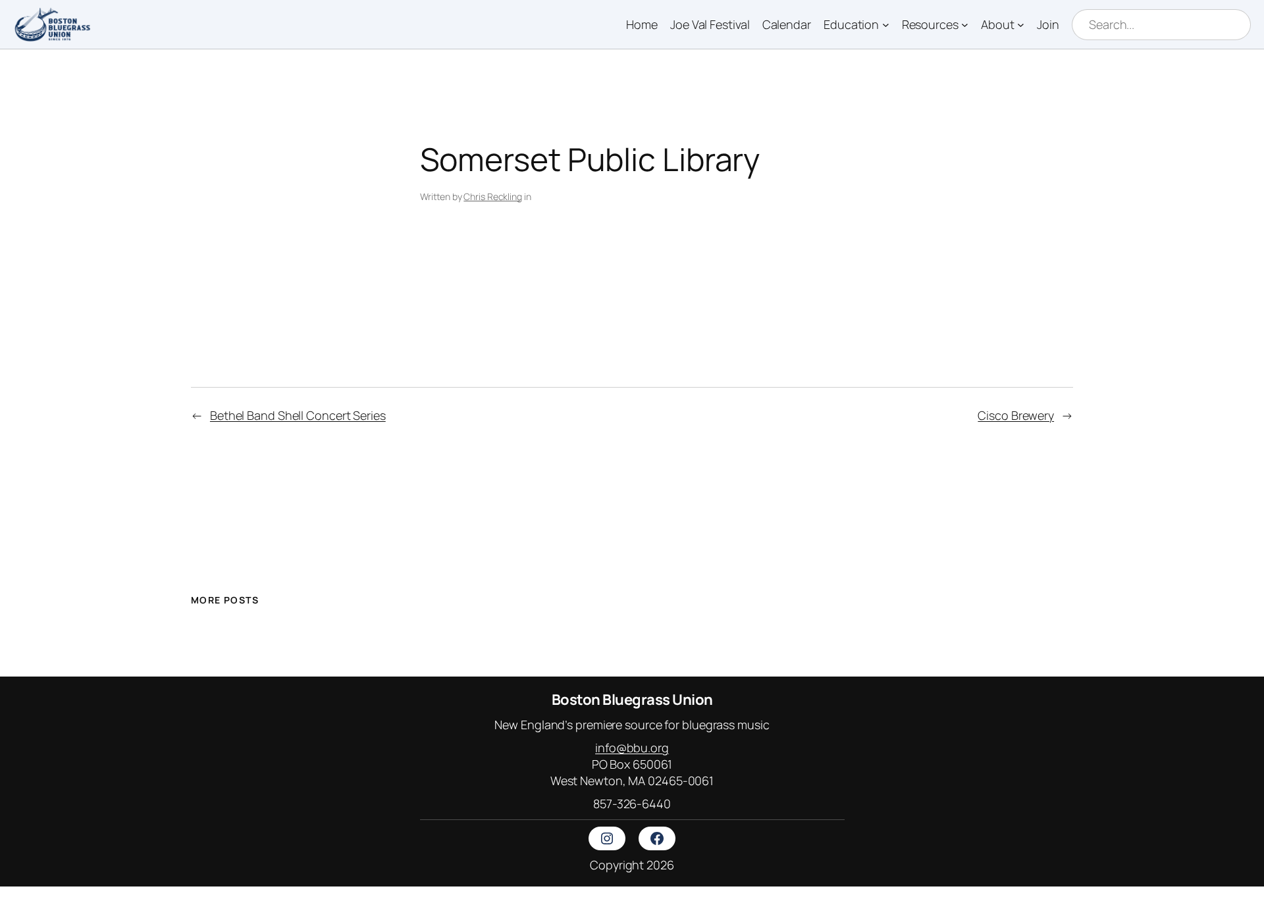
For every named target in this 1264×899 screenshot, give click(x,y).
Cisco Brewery (1016, 415)
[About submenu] (1020, 24)
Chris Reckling (492, 196)
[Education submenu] (885, 24)
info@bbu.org (632, 748)
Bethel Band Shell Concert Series (298, 415)
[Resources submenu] (964, 24)
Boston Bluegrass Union (632, 699)
